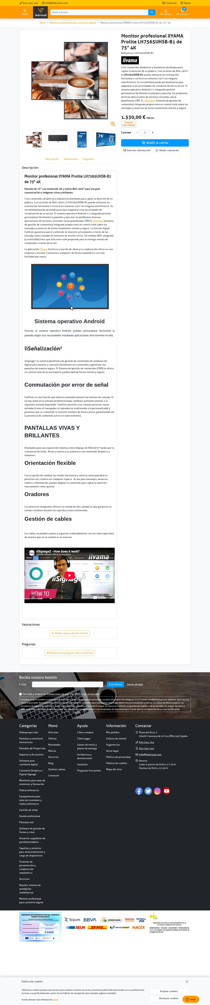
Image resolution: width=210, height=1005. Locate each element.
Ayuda (187, 3)
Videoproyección (28, 732)
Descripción (52, 159)
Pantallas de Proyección (32, 748)
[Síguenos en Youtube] (166, 790)
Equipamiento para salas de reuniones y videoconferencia (30, 800)
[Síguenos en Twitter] (148, 790)
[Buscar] (151, 12)
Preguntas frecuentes (89, 770)
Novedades (54, 744)
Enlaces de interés (116, 738)
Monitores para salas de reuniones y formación (32, 782)
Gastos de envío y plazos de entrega (87, 746)
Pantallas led (26, 822)
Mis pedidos (112, 732)
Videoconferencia (29, 790)
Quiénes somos (56, 769)
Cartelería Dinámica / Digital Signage (31, 772)
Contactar (171, 3)
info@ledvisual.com (56, 3)
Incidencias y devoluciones (84, 756)
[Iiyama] (130, 60)
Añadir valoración (169, 150)
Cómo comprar (85, 732)
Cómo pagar (83, 738)
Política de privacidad (87, 694)
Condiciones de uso (58, 694)
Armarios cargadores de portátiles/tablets (32, 840)
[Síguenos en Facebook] (139, 790)
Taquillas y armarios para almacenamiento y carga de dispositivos (32, 852)
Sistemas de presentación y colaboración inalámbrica (27, 867)
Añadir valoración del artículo (71, 633)
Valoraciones (71, 159)
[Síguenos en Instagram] (157, 790)
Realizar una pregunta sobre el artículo (71, 653)
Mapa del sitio (114, 769)
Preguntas (88, 159)
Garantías (82, 764)
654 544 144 (30, 3)
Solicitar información (138, 150)
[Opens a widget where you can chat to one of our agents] (190, 999)
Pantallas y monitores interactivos (31, 740)
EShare (43, 249)
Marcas (52, 750)
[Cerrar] (187, 981)
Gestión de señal (28, 810)
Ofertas (52, 738)
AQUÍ (55, 999)
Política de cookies (116, 763)
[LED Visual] (40, 12)
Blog (50, 763)
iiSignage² (149, 100)
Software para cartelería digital (28, 762)
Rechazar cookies (168, 998)
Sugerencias (113, 744)
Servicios (24, 879)
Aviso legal (112, 750)
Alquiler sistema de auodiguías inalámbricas (30, 889)
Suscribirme (115, 684)
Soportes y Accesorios (31, 754)
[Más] (153, 133)
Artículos (53, 732)
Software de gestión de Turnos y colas (32, 830)
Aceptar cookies (169, 991)
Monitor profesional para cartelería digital (31, 900)
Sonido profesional (29, 816)
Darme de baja (135, 684)
